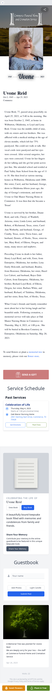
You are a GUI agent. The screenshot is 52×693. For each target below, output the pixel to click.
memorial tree (35, 351)
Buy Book (28, 507)
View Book (13, 507)
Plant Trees (36, 425)
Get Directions (15, 425)
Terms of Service (33, 681)
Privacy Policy (18, 681)
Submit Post (26, 594)
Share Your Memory (17, 548)
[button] (26, 622)
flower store (33, 356)
